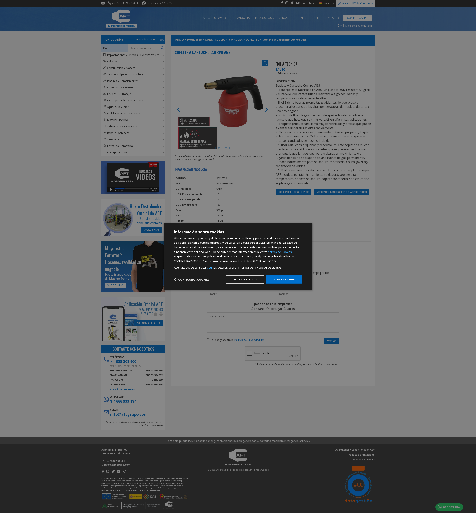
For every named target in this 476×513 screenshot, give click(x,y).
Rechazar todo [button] (245, 279)
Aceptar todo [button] (284, 279)
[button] (191, 279)
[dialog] (238, 256)
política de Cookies (280, 252)
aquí (209, 267)
